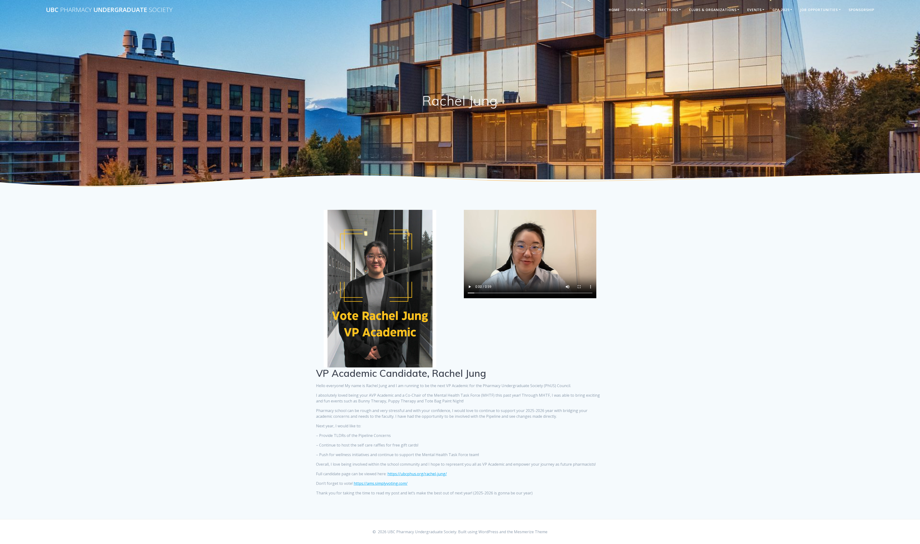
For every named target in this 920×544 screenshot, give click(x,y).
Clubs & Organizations (712, 9)
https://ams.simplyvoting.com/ (381, 483)
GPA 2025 (780, 9)
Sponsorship (861, 9)
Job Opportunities (819, 9)
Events (754, 9)
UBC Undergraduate (109, 10)
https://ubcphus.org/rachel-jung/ (417, 473)
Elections (668, 9)
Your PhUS (636, 9)
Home (614, 9)
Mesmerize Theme (530, 531)
